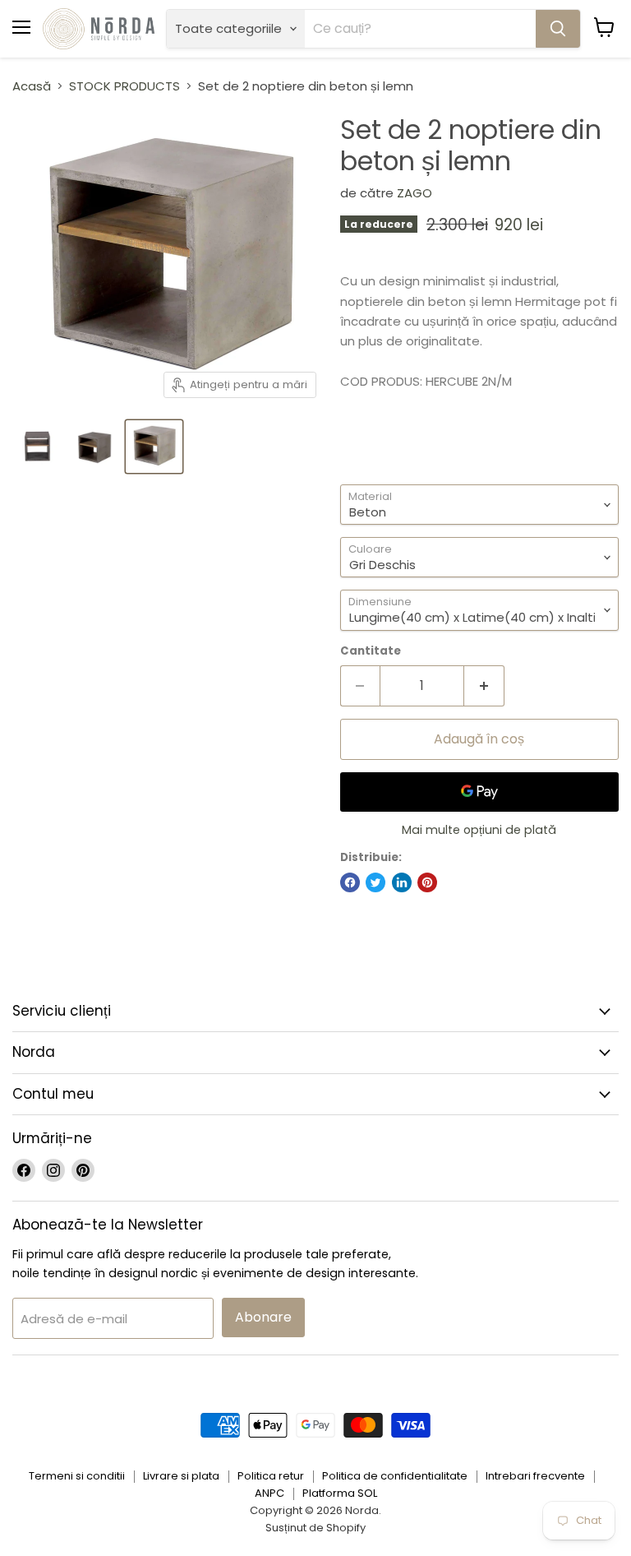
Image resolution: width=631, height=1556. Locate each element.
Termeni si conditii (77, 1476)
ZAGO (414, 192)
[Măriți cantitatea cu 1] (484, 685)
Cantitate (370, 651)
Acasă (31, 86)
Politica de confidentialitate (394, 1476)
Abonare (263, 1317)
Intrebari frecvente (535, 1476)
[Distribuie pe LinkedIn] (402, 882)
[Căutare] (558, 29)
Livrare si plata (181, 1476)
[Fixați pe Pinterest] (427, 882)
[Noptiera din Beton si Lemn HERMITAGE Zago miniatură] (37, 446)
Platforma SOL (339, 1493)
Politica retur (270, 1476)
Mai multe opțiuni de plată (479, 829)
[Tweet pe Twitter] (375, 882)
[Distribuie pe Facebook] (350, 882)
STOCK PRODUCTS (124, 86)
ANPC (269, 1493)
